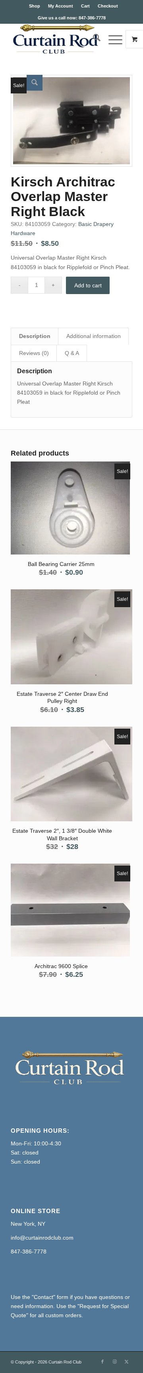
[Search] (92, 39)
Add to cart (88, 285)
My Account (60, 6)
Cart (85, 6)
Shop (34, 6)
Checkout (108, 6)
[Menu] (111, 39)
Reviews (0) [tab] (34, 353)
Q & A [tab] (72, 353)
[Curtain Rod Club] (59, 39)
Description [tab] (34, 336)
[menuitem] (34, 6)
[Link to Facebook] (102, 1361)
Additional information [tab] (93, 336)
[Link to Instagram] (114, 1361)
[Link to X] (126, 1361)
